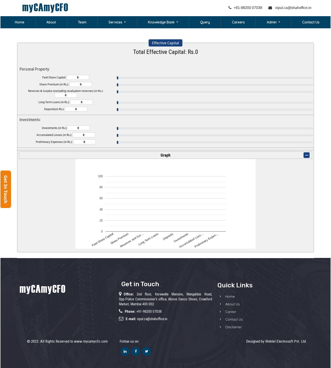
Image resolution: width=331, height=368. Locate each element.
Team (82, 22)
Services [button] (116, 22)
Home (19, 22)
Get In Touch (6, 189)
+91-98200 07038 (248, 8)
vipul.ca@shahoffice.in (292, 8)
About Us (232, 304)
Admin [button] (272, 22)
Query (205, 22)
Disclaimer (233, 327)
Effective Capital (165, 42)
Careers (238, 22)
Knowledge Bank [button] (161, 22)
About (51, 22)
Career (230, 312)
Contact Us (311, 22)
